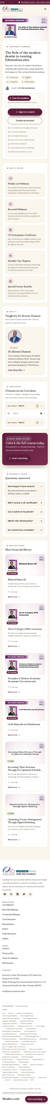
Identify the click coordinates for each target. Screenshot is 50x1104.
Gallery (5, 938)
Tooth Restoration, (9, 1062)
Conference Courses (9, 1070)
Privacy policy (8, 953)
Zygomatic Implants (10, 1023)
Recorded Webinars (10, 909)
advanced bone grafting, (11, 1018)
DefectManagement (32, 1036)
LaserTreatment (30, 1031)
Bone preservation (36, 1049)
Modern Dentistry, (23, 1059)
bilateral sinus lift (27, 1044)
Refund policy (7, 963)
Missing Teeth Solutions (11, 1065)
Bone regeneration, (27, 1016)
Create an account (25, 120)
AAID (25, 1065)
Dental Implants (26, 1023)
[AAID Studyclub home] (12, 9)
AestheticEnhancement (28, 1039)
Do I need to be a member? (21, 529)
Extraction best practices (35, 1054)
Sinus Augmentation (10, 1016)
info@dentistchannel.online (13, 991)
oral (3, 1013)
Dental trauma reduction (14, 1054)
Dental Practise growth (10, 1077)
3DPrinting (43, 1039)
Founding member (24, 1075)
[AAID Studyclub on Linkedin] (17, 894)
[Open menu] (45, 8)
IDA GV (8, 1080)
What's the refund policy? (20, 520)
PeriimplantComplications (12, 1031)
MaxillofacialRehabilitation (12, 1036)
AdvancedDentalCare (10, 1044)
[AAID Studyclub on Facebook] (4, 894)
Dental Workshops (29, 1077)
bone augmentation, (30, 1018)
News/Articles (8, 924)
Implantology (24, 1062)
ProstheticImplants (9, 1039)
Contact (5, 948)
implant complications (24, 1013)
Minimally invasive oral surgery (34, 1052)
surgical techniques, (27, 1021)
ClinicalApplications (9, 1034)
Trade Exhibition (24, 1067)
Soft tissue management (11, 1052)
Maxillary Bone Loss (25, 1026)
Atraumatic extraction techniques (14, 1049)
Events (5, 929)
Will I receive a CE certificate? (23, 502)
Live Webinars (8, 905)
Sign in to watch (26, 112)
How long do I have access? (21, 486)
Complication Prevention (14, 1029)
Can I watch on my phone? (21, 511)
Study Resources (9, 933)
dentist (11, 1013)
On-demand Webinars (11, 914)
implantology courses (10, 1072)
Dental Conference (37, 1065)
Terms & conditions (10, 958)
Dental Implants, (27, 1057)
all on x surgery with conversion (13, 1047)
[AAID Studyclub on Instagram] (11, 894)
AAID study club (8, 1075)
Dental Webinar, (38, 1059)
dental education (26, 1070)
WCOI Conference (9, 1067)
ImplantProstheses (29, 1041)
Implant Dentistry (21, 1006)
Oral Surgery (40, 1026)
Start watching (19, 458)
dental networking (28, 1072)
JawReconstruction (12, 1041)
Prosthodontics (8, 1059)
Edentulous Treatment (10, 1057)
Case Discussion (9, 919)
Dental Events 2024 (20, 1080)
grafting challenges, (9, 1021)
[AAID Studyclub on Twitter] (23, 894)
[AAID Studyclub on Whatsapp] (30, 894)
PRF (32, 1080)
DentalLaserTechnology (28, 1034)
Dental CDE (42, 1077)
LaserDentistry (31, 1029)
